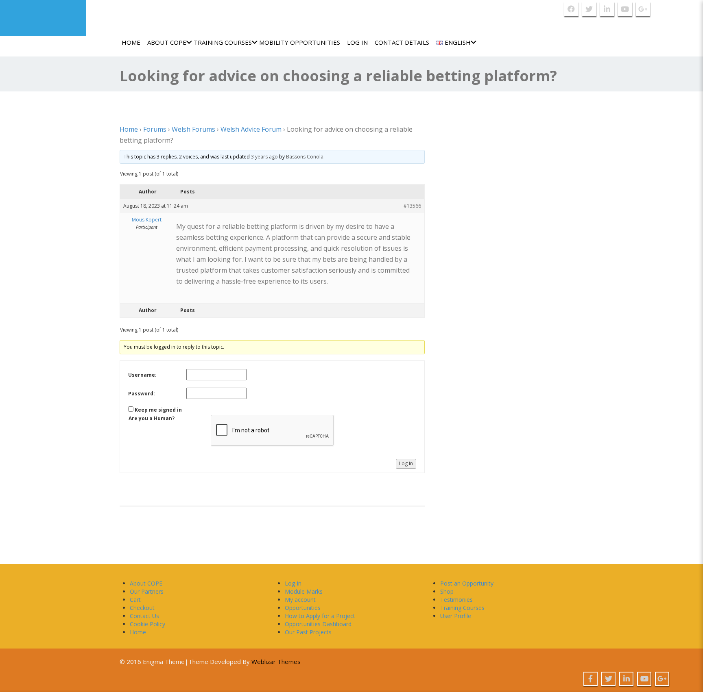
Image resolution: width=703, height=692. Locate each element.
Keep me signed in (158, 409)
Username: (142, 374)
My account (300, 599)
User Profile (455, 616)
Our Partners (147, 591)
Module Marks (304, 591)
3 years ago (264, 156)
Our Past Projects (308, 632)
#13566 (412, 205)
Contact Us (144, 616)
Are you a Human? (152, 418)
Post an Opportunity (466, 583)
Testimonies (456, 599)
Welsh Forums (193, 129)
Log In (357, 42)
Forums (154, 129)
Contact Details (402, 42)
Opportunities (303, 608)
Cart (135, 599)
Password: (141, 393)
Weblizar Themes (276, 661)
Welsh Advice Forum (251, 129)
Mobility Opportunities (299, 42)
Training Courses (223, 42)
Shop (447, 591)
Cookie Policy (147, 624)
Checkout (142, 608)
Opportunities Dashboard (318, 624)
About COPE (166, 42)
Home (131, 42)
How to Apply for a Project (320, 616)
